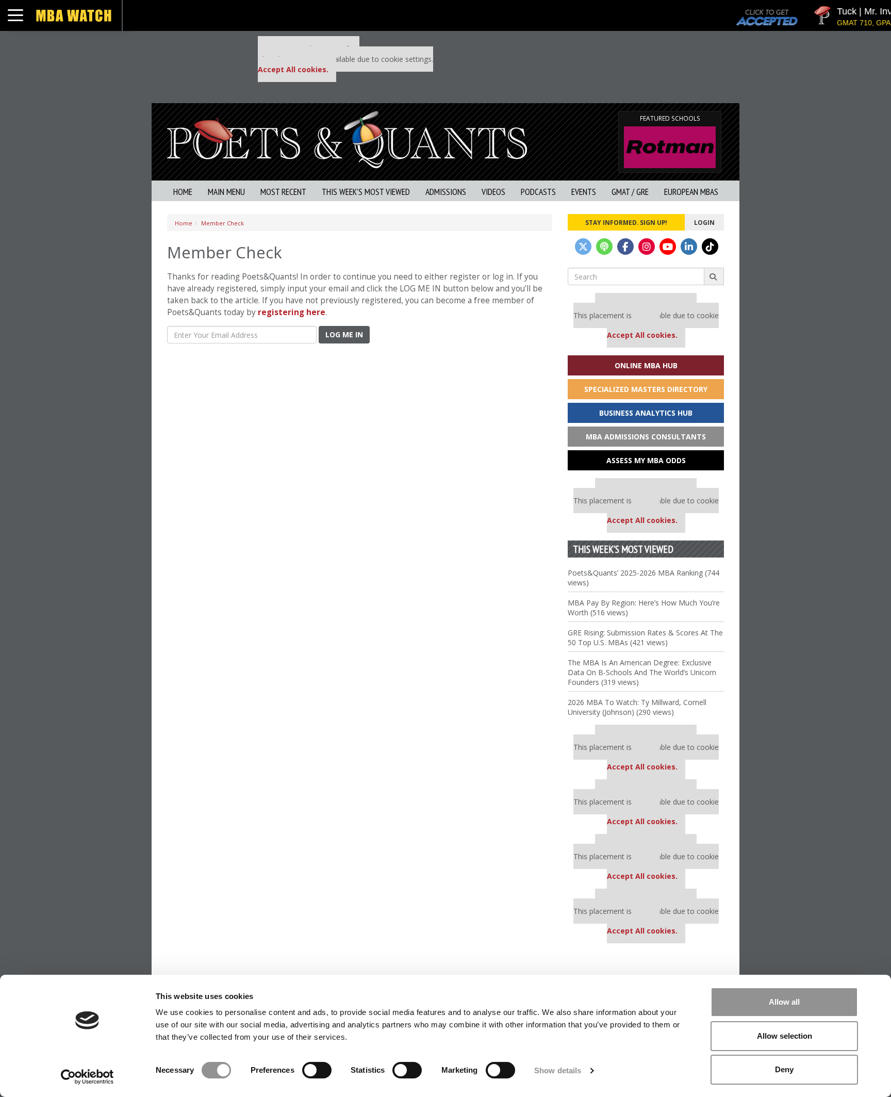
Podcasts (538, 192)
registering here (291, 312)
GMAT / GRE (630, 192)
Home (182, 192)
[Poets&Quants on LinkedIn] (689, 246)
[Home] (347, 138)
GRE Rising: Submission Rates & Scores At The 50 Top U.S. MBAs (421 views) (645, 637)
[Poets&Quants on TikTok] (710, 246)
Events (583, 192)
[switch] (317, 1070)
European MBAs (691, 192)
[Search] (714, 276)
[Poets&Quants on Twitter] (583, 246)
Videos (493, 192)
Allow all (784, 1001)
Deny (784, 1069)
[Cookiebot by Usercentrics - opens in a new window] (87, 1077)
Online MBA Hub (646, 365)
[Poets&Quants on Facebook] (625, 246)
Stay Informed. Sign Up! (626, 222)
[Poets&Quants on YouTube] (667, 246)
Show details (557, 1070)
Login (704, 222)
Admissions (445, 192)
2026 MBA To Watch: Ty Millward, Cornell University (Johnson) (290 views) (637, 707)
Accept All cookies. (293, 69)
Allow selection (784, 1035)
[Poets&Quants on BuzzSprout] (604, 246)
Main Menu (226, 192)
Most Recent (283, 192)
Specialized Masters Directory (645, 389)
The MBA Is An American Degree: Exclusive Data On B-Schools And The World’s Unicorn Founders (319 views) (642, 672)
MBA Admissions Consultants (646, 436)
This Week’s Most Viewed (366, 192)
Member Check (222, 223)
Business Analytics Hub (645, 413)
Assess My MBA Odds (646, 460)
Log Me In (344, 334)
